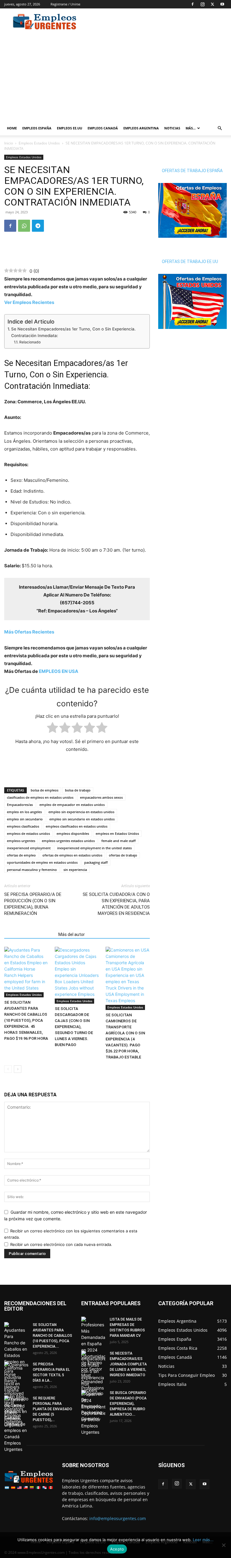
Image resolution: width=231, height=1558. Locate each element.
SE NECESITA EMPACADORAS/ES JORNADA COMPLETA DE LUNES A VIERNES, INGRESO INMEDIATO (128, 1364)
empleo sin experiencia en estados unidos (81, 812)
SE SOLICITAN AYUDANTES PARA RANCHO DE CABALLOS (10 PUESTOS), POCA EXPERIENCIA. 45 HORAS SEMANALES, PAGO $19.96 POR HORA (26, 1020)
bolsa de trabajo (78, 790)
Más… (191, 128)
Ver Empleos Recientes (29, 302)
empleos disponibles (73, 833)
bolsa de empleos (44, 790)
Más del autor (71, 934)
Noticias (172, 128)
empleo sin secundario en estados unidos (82, 819)
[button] (219, 128)
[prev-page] (8, 1069)
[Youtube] (222, 4)
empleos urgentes (21, 840)
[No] (223, 1545)
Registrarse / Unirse (65, 4)
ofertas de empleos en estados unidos (72, 855)
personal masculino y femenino (32, 869)
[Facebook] (192, 4)
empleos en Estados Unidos (117, 833)
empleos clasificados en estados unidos (76, 826)
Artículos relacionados (29, 934)
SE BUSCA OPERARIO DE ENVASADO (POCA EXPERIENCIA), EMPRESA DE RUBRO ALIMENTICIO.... (128, 1404)
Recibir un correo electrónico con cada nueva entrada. (61, 1244)
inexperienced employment (29, 848)
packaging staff (96, 862)
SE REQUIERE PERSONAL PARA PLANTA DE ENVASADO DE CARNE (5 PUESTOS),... (52, 1409)
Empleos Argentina (141, 128)
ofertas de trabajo (123, 855)
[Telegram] (38, 226)
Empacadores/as (20, 804)
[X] (212, 4)
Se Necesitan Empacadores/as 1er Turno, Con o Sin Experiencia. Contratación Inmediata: (73, 332)
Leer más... (203, 1539)
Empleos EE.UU (69, 128)
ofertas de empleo (21, 855)
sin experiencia (75, 869)
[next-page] (17, 1069)
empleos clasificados (23, 826)
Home (12, 128)
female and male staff (118, 840)
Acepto (117, 1549)
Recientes (29, 632)
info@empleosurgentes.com (117, 1518)
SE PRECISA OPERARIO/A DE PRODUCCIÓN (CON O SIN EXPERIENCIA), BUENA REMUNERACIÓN (32, 904)
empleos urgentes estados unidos (68, 840)
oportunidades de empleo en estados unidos (42, 862)
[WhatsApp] (24, 226)
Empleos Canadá (103, 128)
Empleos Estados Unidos (39, 143)
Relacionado (29, 342)
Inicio (8, 143)
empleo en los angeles (24, 812)
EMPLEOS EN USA (58, 671)
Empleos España (36, 128)
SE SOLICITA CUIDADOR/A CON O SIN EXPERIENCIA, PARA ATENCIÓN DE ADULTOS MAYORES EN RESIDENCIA (116, 904)
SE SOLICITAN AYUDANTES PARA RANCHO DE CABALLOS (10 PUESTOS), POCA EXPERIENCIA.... (52, 1336)
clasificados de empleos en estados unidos (40, 797)
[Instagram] (202, 4)
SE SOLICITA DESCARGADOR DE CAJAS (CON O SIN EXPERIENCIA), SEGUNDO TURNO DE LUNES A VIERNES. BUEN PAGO (74, 1026)
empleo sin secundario (25, 819)
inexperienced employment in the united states (94, 848)
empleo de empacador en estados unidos (72, 804)
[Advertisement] (156, 22)
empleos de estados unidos (28, 833)
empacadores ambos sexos (101, 797)
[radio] (52, 729)
